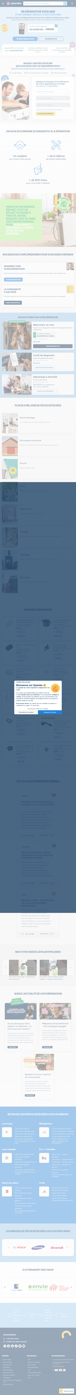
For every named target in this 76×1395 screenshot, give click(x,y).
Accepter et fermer (50, 712)
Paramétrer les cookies (26, 712)
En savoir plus (35, 705)
